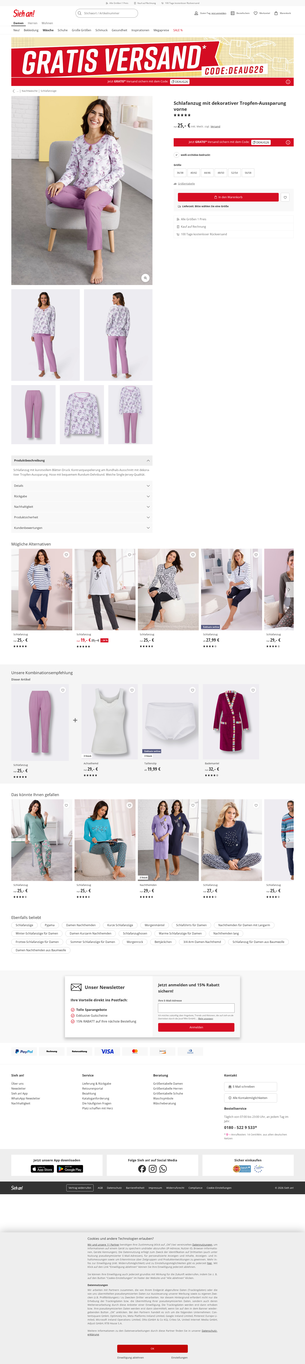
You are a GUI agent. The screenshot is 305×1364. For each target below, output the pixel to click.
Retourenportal (92, 1088)
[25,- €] (41, 589)
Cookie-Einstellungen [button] (219, 1187)
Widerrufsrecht (175, 1187)
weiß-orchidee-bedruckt (195, 155)
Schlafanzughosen (135, 933)
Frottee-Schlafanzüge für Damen (37, 942)
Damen (18, 23)
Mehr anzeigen (205, 1018)
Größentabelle (186, 183)
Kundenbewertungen (28, 528)
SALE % (178, 30)
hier (209, 1263)
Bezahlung (89, 1093)
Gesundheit (119, 30)
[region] (152, 1298)
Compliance (195, 1187)
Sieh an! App (19, 1093)
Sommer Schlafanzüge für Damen (92, 942)
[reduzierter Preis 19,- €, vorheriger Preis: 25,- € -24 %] (105, 589)
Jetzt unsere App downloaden (57, 1160)
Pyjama (50, 925)
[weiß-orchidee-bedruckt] (176, 155)
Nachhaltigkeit (23, 507)
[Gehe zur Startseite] (24, 13)
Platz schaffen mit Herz (97, 1108)
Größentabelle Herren (168, 1088)
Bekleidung (31, 30)
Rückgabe (20, 496)
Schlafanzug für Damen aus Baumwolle (258, 942)
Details (18, 486)
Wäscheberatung (164, 1103)
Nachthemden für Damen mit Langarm (244, 925)
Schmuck (101, 30)
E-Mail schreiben (242, 1088)
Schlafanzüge (48, 90)
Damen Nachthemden (81, 925)
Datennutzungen (202, 1244)
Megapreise (161, 30)
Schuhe (63, 30)
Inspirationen (140, 30)
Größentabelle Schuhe (168, 1093)
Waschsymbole (163, 1098)
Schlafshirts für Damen (191, 925)
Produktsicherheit (26, 517)
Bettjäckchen (163, 942)
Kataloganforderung (95, 1098)
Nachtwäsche (30, 90)
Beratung (160, 1075)
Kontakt (230, 1075)
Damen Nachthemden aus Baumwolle (41, 950)
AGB (100, 1187)
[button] (12, 91)
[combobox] (114, 13)
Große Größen (81, 30)
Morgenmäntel (155, 925)
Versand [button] (215, 126)
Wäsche (48, 30)
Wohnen (47, 23)
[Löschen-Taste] (134, 13)
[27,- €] (231, 840)
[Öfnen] (288, 82)
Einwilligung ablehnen (130, 1357)
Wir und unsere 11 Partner (103, 1244)
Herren (32, 23)
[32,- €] (231, 721)
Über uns (17, 1084)
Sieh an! (17, 1075)
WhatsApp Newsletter (25, 1098)
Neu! (16, 30)
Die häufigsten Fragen (96, 1103)
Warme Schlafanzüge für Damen (180, 933)
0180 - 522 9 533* (240, 1127)
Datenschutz (114, 1187)
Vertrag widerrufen (80, 1187)
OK (152, 1348)
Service (88, 1075)
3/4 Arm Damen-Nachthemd (202, 942)
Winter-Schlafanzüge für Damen (37, 933)
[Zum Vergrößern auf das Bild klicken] (145, 278)
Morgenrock (135, 942)
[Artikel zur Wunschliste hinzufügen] (285, 197)
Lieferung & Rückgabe (96, 1084)
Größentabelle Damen (168, 1084)
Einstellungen (179, 1357)
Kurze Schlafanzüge (120, 925)
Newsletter (18, 1088)
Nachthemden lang (226, 933)
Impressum (155, 1187)
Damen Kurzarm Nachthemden (90, 933)
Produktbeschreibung (29, 460)
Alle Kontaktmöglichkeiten (250, 1098)
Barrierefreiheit (135, 1187)
